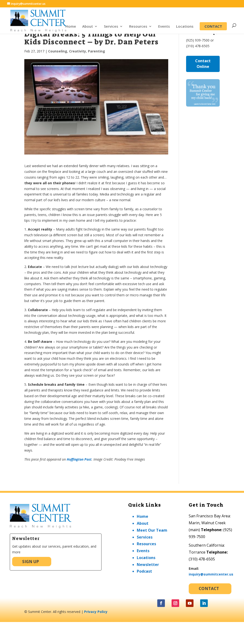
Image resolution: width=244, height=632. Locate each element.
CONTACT (213, 26)
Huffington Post (79, 459)
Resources (138, 27)
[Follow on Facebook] (161, 603)
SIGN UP (30, 561)
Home (71, 27)
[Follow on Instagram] (175, 603)
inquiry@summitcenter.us (211, 574)
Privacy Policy (95, 611)
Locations (184, 27)
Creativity (77, 51)
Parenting (96, 51)
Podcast (144, 571)
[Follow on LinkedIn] (204, 603)
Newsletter (148, 564)
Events (164, 27)
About (87, 27)
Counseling (57, 51)
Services (111, 27)
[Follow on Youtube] (189, 603)
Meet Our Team (152, 530)
